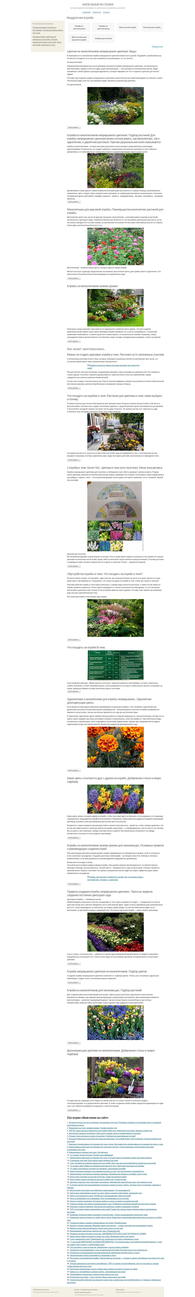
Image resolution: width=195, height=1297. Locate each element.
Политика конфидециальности (82, 1292)
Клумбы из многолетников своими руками (92, 286)
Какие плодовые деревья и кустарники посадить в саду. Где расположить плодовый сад (107, 1171)
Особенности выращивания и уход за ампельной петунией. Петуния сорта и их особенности (108, 1250)
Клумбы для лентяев (103, 38)
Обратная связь (120, 1289)
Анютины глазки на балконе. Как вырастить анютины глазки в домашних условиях (104, 1206)
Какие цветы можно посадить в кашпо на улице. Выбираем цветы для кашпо (102, 1236)
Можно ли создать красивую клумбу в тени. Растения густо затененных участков (115, 354)
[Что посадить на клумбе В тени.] (115, 665)
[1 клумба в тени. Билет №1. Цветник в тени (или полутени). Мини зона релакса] (115, 516)
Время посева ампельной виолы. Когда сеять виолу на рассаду (96, 1228)
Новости (97, 12)
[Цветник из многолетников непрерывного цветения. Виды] (115, 106)
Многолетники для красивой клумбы (79, 38)
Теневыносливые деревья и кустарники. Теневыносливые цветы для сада (48, 30)
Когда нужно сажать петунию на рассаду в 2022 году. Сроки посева (98, 1179)
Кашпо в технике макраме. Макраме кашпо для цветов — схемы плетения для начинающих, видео (111, 1225)
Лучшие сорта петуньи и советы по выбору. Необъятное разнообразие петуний (102, 1136)
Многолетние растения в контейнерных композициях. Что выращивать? (100, 1190)
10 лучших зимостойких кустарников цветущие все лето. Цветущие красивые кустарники (107, 1166)
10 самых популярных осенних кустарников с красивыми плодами (98, 1168)
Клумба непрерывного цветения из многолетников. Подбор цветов (107, 971)
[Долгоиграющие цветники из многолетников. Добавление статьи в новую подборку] (115, 1077)
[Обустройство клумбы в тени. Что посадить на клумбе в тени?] (115, 618)
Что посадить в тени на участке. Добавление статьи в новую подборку (99, 1247)
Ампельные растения (97, 4)
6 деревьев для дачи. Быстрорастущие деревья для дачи (94, 1160)
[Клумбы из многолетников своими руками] (115, 308)
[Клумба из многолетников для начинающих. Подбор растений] (115, 1022)
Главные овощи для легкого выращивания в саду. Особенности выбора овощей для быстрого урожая (113, 1204)
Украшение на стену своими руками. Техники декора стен (93, 1128)
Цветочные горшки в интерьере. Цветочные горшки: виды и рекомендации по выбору (105, 1133)
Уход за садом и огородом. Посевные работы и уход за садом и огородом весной (104, 1201)
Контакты (77, 1289)
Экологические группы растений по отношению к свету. (93, 1255)
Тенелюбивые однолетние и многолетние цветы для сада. (94, 1274)
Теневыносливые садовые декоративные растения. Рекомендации (98, 1223)
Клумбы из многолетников (103, 27)
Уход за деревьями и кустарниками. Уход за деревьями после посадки (99, 1198)
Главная (86, 12)
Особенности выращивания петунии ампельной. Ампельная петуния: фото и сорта (104, 1252)
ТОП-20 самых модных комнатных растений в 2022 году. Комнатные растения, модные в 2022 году (110, 1130)
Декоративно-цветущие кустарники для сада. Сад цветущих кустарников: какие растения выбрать (111, 1157)
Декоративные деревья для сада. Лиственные (88, 1152)
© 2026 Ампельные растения (41, 1289)
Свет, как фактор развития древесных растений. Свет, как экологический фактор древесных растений (113, 1163)
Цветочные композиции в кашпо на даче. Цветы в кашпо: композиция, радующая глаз (106, 1193)
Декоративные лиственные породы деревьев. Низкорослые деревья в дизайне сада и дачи (108, 1174)
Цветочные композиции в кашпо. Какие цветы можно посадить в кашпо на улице (103, 1269)
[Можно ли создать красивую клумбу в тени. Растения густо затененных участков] (115, 366)
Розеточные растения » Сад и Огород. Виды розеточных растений (97, 1277)
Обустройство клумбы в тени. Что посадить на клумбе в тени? (104, 574)
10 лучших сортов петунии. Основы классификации (91, 1155)
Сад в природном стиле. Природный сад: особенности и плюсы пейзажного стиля (104, 1239)
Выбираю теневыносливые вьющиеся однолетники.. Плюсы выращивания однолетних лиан (109, 1214)
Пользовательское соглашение (89, 1289)
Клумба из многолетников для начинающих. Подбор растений (104, 990)
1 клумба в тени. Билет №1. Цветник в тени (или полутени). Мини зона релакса (114, 467)
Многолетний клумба (127, 27)
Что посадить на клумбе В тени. (86, 647)
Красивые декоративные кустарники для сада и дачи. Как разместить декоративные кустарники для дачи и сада (116, 1144)
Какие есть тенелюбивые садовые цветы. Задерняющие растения (97, 1271)
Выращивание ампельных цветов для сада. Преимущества (95, 1231)
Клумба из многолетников (79, 27)
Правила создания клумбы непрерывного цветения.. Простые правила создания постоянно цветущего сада (109, 893)
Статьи (106, 12)
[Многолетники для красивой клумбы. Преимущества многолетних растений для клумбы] (115, 246)
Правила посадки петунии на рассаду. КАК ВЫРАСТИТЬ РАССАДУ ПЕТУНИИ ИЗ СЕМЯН (108, 1233)
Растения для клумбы (152, 27)
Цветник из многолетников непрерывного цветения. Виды (101, 51)
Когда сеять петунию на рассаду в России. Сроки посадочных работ (98, 1176)
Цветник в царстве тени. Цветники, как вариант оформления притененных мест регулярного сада (111, 1182)
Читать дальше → (74, 127)
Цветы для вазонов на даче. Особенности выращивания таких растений (100, 1195)
